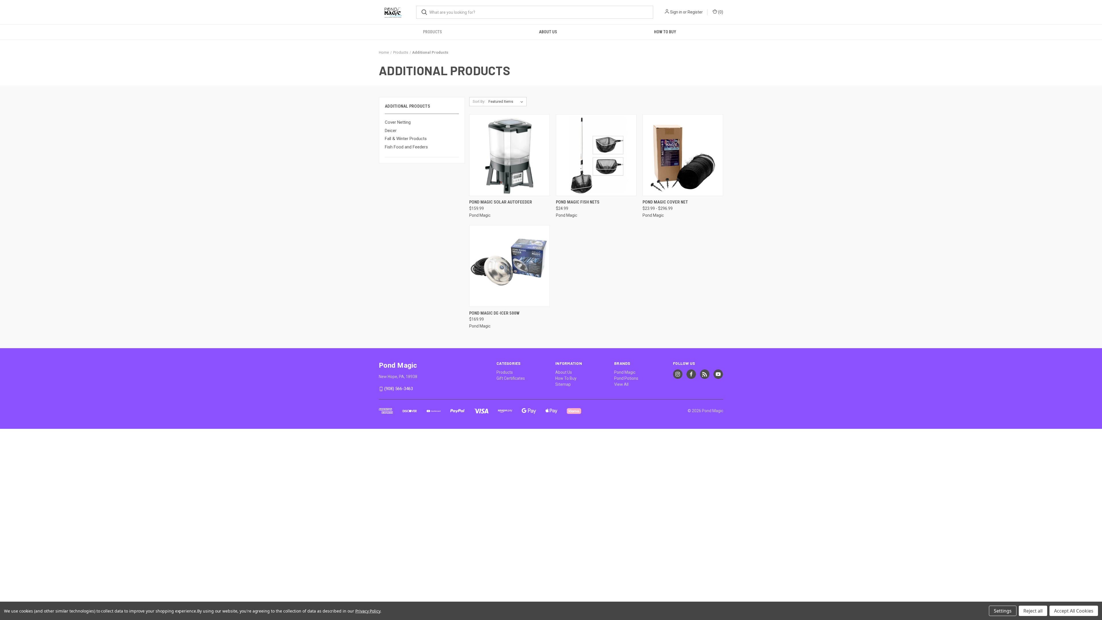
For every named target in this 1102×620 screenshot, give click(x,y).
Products (432, 32)
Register (695, 12)
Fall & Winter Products (406, 138)
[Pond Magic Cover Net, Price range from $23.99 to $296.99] (683, 155)
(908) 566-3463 (398, 389)
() (720, 12)
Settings (1003, 611)
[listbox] (507, 101)
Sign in (676, 12)
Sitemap (563, 384)
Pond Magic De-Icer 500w (494, 313)
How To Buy (665, 32)
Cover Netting (398, 122)
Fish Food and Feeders (406, 147)
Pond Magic (624, 372)
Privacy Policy (367, 611)
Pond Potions (626, 378)
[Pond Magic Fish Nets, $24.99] (596, 155)
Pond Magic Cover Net (665, 202)
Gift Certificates (510, 378)
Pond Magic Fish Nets (577, 202)
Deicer (391, 130)
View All (621, 384)
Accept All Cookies (1073, 611)
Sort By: (479, 101)
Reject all (1033, 611)
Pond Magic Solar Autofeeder (500, 202)
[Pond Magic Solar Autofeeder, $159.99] (509, 155)
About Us (548, 32)
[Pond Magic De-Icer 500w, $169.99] (509, 266)
